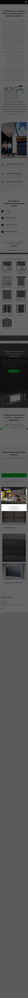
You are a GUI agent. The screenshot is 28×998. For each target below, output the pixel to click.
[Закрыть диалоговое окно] (26, 2)
